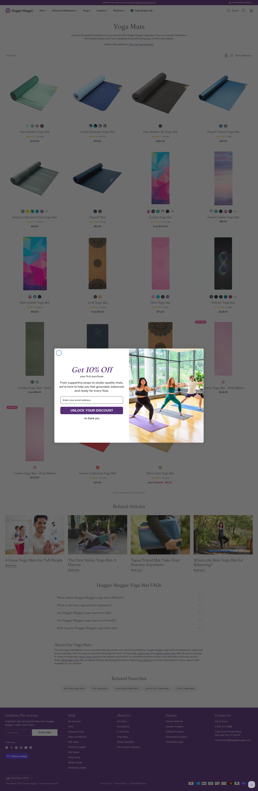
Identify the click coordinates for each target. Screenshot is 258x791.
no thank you (91, 418)
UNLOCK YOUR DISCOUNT (91, 410)
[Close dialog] (59, 353)
